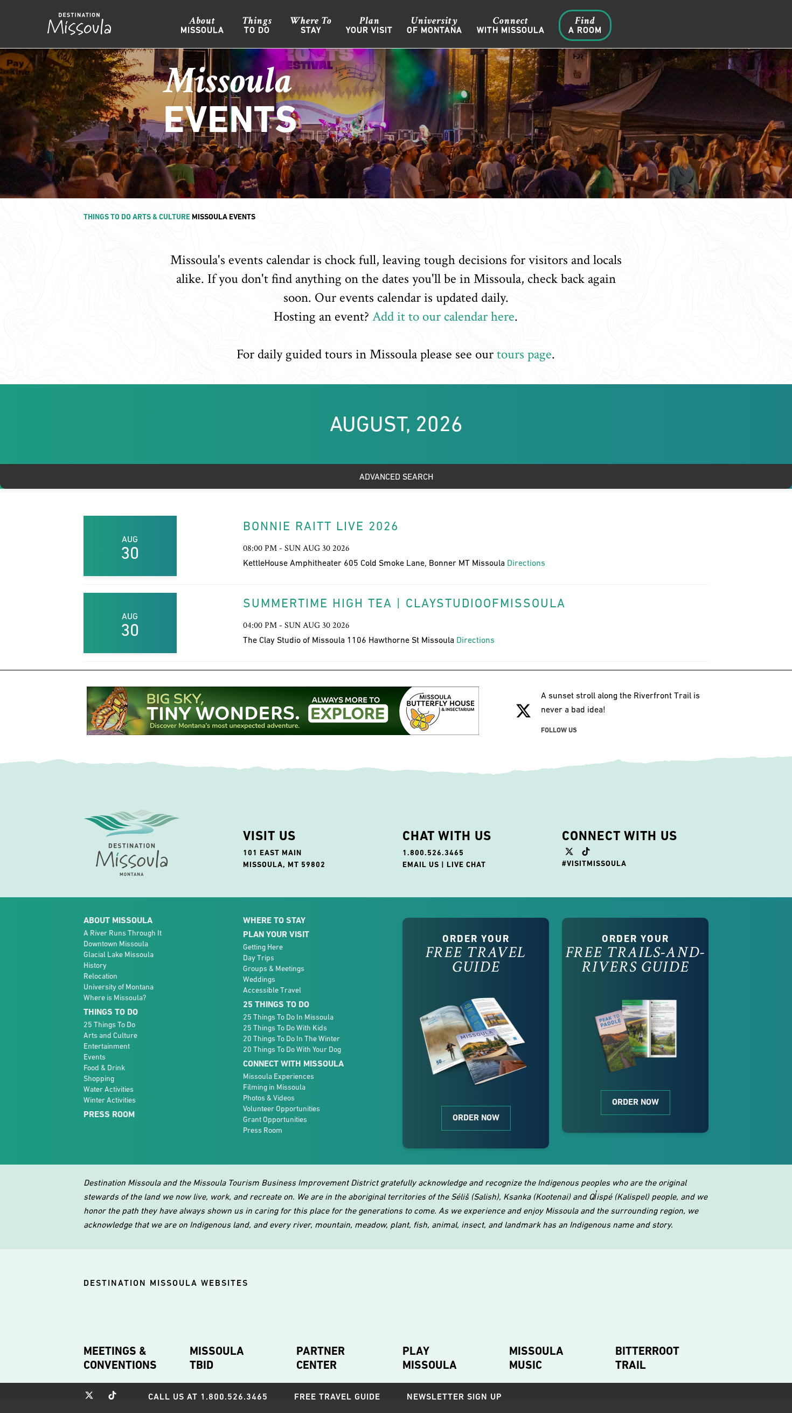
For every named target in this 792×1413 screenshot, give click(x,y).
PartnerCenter (320, 1358)
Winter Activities (110, 1100)
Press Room (109, 1114)
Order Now (476, 1117)
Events (95, 1056)
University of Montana (119, 986)
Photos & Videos (269, 1097)
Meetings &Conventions (120, 1358)
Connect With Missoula (293, 1063)
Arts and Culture (110, 1035)
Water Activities (109, 1089)
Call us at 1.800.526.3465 (208, 1396)
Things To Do (107, 216)
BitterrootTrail (647, 1358)
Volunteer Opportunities (281, 1108)
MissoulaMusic (536, 1358)
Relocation (100, 976)
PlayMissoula (429, 1358)
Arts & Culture (161, 216)
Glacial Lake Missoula (119, 954)
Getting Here (263, 947)
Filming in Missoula (274, 1087)
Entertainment (107, 1046)
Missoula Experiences (278, 1076)
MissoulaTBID (217, 1358)
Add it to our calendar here (443, 316)
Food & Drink (104, 1067)
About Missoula (118, 920)
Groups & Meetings (273, 968)
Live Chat (466, 864)
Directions (526, 562)
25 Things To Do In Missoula (288, 1017)
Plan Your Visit (276, 934)
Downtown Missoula (116, 943)
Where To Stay (274, 920)
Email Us (420, 864)
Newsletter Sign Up (454, 1396)
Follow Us (559, 730)
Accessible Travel (272, 990)
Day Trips (258, 957)
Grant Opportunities (275, 1119)
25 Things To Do (109, 1024)
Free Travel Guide (337, 1396)
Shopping (99, 1078)
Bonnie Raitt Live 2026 (321, 526)
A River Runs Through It (123, 933)
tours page (524, 354)
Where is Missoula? (115, 997)
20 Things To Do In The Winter (291, 1038)
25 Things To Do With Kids (285, 1027)
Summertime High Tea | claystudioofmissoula (404, 603)
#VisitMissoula (594, 863)
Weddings (259, 979)
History (95, 965)
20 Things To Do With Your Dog (292, 1049)
